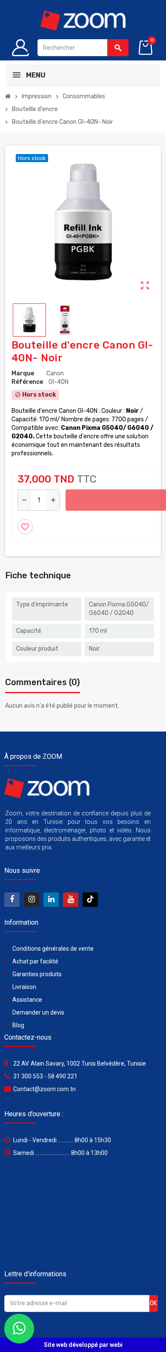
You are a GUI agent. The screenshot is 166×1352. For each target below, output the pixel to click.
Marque (22, 373)
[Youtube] (70, 899)
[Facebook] (12, 899)
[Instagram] (31, 899)
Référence (27, 382)
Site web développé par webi (83, 1344)
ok (153, 1303)
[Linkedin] (51, 899)
